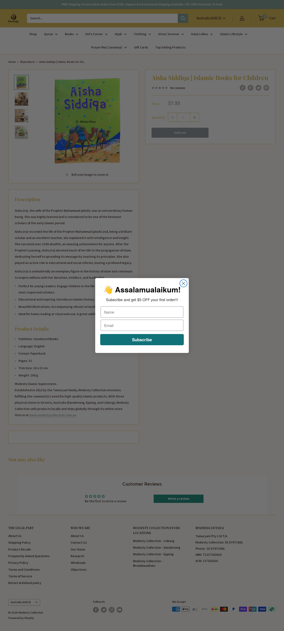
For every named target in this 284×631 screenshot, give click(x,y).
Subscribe (142, 340)
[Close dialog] (183, 283)
